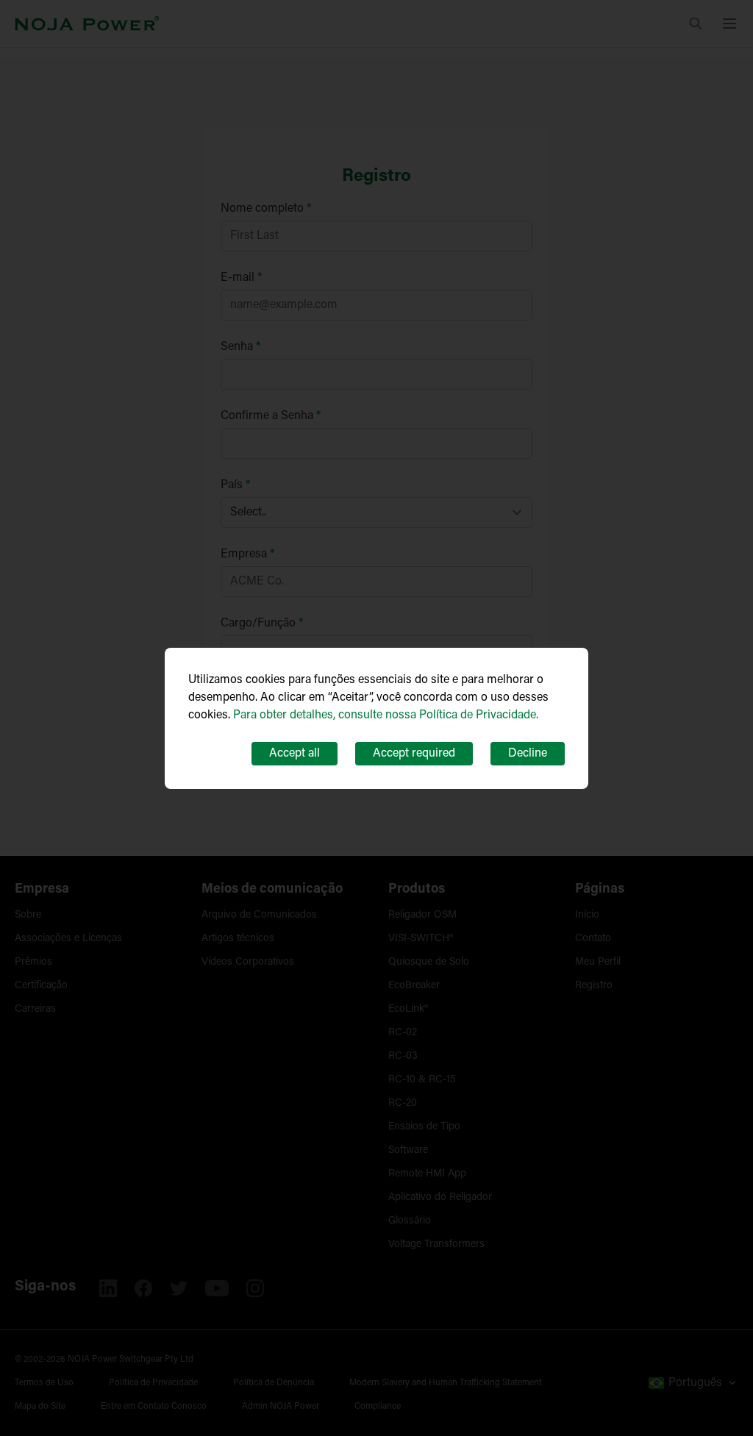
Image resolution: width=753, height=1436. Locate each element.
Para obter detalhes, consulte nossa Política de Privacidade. (385, 715)
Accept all (294, 754)
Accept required (414, 754)
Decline (527, 754)
